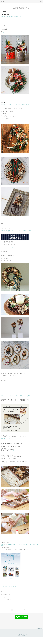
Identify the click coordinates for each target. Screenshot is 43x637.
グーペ (21, 635)
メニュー (3, 1)
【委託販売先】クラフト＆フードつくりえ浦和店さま (15, 104)
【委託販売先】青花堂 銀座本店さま (11, 16)
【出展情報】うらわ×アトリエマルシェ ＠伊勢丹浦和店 (16, 231)
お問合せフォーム (4, 439)
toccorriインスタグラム (5, 438)
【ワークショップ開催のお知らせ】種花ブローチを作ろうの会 (17, 396)
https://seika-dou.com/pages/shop (8, 32)
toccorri (19, 634)
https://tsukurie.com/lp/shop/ (7, 120)
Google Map (12, 450)
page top (40, 628)
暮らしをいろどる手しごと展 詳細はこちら (9, 586)
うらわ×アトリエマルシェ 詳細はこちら (9, 247)
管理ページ (25, 635)
